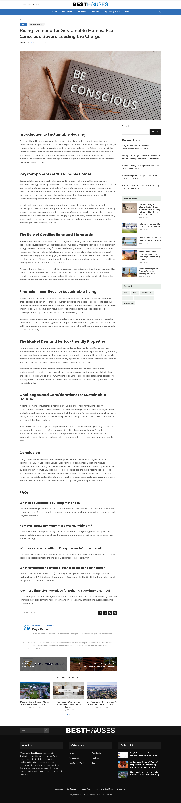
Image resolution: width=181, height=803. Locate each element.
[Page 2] (69, 714)
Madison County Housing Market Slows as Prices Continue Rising (34, 703)
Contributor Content (36, 24)
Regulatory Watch (112, 11)
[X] (105, 613)
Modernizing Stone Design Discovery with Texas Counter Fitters (68, 704)
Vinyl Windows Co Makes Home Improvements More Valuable (144, 754)
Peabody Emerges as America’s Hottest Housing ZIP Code (148, 271)
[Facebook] (100, 613)
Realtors (95, 11)
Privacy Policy (85, 789)
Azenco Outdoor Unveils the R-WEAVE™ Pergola (150, 239)
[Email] (115, 613)
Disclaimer (121, 789)
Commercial (81, 11)
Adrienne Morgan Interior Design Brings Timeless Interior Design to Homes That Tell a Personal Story (150, 209)
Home (22, 20)
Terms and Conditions (104, 789)
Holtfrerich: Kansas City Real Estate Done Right (149, 225)
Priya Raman (41, 629)
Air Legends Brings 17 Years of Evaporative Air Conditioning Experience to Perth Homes (144, 764)
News (54, 11)
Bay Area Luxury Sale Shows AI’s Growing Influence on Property (102, 703)
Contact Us (71, 789)
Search (155, 132)
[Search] (160, 12)
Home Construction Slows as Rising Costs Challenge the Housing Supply (149, 255)
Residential (67, 11)
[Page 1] (67, 714)
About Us (59, 789)
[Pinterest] (110, 613)
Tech (127, 11)
